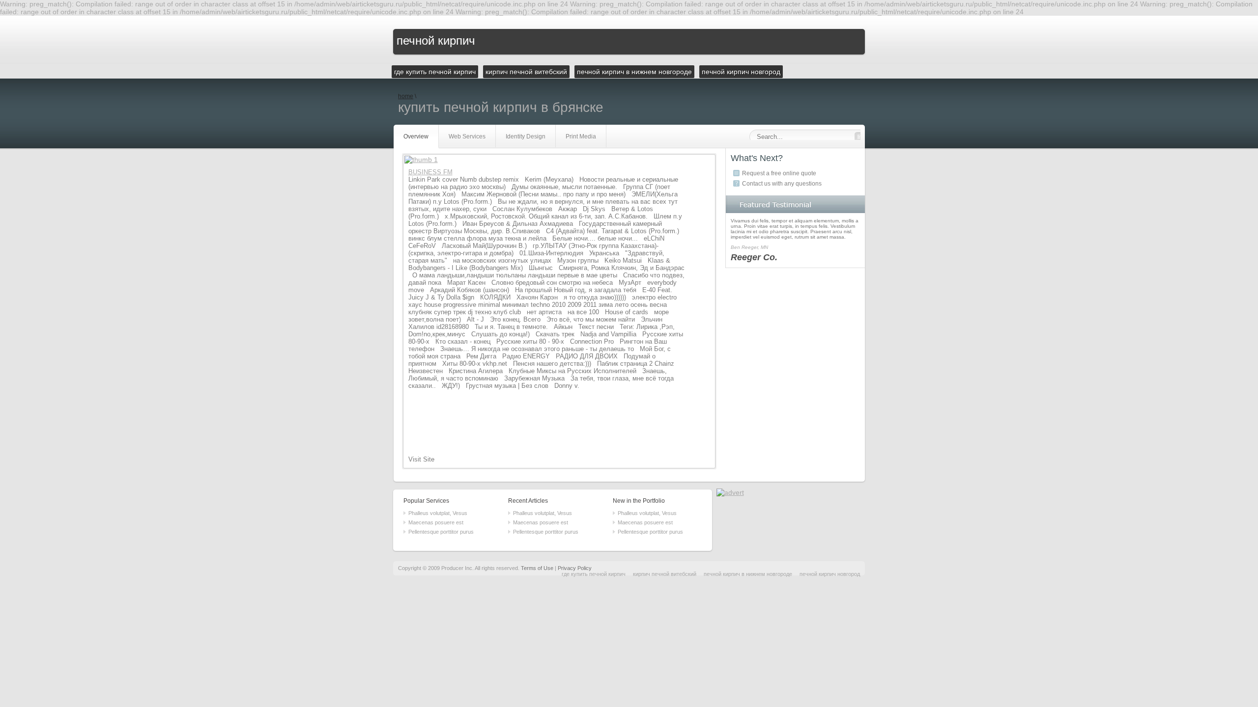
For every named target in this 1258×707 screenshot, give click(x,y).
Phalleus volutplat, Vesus (437, 513)
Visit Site (421, 459)
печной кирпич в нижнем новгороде (748, 574)
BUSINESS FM (430, 172)
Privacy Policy (575, 568)
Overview (416, 136)
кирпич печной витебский (664, 574)
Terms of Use (537, 568)
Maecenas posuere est (435, 522)
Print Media (581, 136)
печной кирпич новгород (830, 574)
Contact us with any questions (782, 183)
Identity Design (525, 136)
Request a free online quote (779, 173)
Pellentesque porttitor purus (441, 532)
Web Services (467, 136)
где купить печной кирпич (594, 574)
